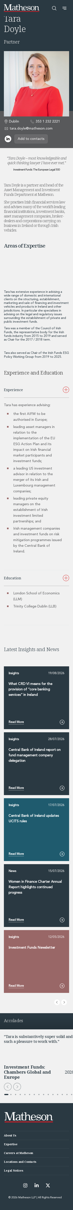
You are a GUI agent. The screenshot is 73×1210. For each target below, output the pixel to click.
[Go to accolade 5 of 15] (25, 1094)
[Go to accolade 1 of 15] (6, 1094)
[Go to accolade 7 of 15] (34, 1094)
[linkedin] (8, 139)
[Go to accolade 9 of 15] (43, 1094)
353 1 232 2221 (48, 121)
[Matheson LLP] (21, 8)
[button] (64, 8)
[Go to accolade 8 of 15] (39, 1094)
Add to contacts (31, 139)
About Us (10, 1135)
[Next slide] (64, 1002)
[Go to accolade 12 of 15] (57, 1094)
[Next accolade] (17, 1087)
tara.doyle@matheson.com (31, 128)
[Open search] (54, 8)
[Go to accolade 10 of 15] (48, 1094)
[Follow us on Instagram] (25, 1185)
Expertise (11, 1144)
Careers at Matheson (18, 1153)
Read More (16, 722)
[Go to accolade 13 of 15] (62, 1094)
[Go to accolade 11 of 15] (53, 1094)
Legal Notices (13, 1170)
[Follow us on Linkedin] (36, 1185)
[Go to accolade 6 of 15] (29, 1094)
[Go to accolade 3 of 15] (15, 1094)
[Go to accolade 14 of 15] (67, 1094)
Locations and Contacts (20, 1162)
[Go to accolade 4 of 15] (20, 1094)
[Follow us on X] (48, 1185)
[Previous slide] (57, 1002)
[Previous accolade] (8, 1087)
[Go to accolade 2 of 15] (11, 1094)
